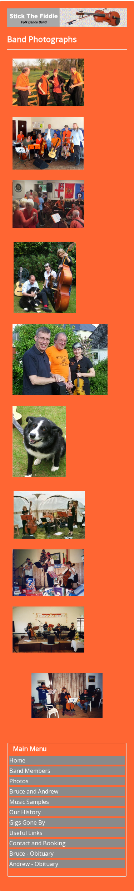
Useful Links (26, 833)
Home (17, 760)
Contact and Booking (37, 843)
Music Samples (29, 802)
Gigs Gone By (27, 822)
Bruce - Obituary (31, 853)
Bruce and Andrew (33, 791)
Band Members (29, 771)
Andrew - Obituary (33, 864)
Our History (25, 812)
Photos (19, 781)
